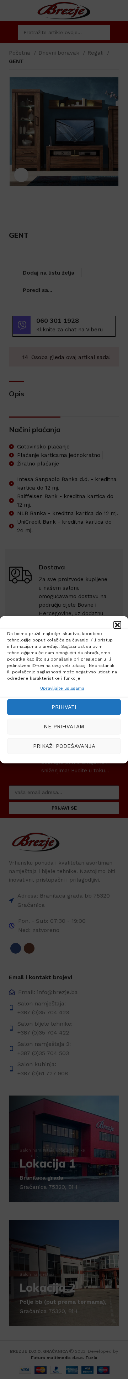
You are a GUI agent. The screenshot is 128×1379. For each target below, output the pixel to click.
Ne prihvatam (64, 726)
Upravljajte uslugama (62, 687)
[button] (117, 624)
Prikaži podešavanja (64, 746)
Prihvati (64, 707)
